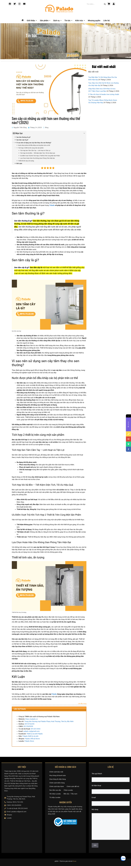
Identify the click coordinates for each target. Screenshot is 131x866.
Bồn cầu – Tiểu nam (70, 794)
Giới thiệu (31, 20)
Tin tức (67, 20)
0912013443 (35, 729)
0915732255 (29, 724)
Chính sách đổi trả (73, 786)
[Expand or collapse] (84, 133)
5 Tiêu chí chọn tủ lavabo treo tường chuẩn (103, 94)
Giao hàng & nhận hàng (57, 779)
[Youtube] (24, 4)
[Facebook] (10, 4)
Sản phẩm (44, 20)
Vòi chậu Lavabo (55, 794)
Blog (46, 127)
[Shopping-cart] (109, 4)
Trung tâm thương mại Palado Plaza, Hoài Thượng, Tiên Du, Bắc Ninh (48, 721)
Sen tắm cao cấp (55, 790)
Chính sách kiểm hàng (57, 783)
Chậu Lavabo (68, 790)
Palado (52, 205)
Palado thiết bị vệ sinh (30, 736)
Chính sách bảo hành (56, 786)
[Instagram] (19, 4)
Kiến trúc (79, 20)
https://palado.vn (31, 719)
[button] (32, 20)
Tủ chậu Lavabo (54, 797)
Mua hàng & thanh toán (57, 775)
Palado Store (29, 741)
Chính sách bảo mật (56, 772)
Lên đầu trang (82, 703)
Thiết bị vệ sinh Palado (34, 734)
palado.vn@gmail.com (31, 731)
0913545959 (28, 726)
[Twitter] (15, 4)
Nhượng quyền (94, 20)
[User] (114, 4)
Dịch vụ (56, 20)
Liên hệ (106, 20)
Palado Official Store (32, 739)
